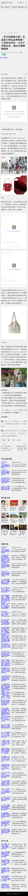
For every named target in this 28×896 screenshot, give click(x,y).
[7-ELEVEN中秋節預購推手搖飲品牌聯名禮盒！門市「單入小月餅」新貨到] (6, 823)
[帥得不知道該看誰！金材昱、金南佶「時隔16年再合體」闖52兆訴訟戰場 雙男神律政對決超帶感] (6, 638)
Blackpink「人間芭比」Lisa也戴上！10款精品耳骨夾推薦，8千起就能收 (14, 423)
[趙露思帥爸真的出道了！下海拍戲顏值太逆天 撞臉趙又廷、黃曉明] (6, 870)
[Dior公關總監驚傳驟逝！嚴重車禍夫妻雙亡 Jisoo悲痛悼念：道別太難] (6, 854)
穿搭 (19, 440)
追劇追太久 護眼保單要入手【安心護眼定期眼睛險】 (4, 520)
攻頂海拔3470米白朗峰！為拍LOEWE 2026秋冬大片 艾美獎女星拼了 (18, 759)
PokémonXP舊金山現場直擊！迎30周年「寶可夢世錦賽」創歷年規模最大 (19, 622)
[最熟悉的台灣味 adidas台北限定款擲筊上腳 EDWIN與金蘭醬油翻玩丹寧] (6, 480)
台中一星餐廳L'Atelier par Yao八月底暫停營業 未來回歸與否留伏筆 (18, 791)
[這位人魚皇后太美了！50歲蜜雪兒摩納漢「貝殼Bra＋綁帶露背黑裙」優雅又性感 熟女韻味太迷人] (6, 662)
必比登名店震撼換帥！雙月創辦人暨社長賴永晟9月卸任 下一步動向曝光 (18, 702)
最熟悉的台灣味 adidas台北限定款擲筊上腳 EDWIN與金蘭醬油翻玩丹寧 (18, 481)
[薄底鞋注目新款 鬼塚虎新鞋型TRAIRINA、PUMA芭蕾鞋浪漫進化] (6, 767)
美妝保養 (21, 7)
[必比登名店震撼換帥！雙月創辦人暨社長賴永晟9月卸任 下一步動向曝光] (6, 703)
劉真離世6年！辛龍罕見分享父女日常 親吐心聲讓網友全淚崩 (18, 886)
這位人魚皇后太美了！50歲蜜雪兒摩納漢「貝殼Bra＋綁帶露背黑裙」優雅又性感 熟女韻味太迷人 (19, 663)
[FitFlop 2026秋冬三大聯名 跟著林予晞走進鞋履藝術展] (6, 799)
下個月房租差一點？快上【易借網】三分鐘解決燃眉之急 (5, 532)
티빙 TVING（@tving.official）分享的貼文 (14, 285)
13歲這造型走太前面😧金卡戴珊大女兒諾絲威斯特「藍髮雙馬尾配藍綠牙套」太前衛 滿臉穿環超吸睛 (19, 688)
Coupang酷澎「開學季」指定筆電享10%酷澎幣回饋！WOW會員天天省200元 (19, 784)
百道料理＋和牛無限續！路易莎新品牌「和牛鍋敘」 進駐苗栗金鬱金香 (18, 670)
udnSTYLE (4, 32)
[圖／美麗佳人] (14, 65)
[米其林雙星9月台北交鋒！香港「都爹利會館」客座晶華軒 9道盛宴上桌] (6, 678)
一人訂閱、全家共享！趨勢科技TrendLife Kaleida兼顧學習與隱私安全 (18, 590)
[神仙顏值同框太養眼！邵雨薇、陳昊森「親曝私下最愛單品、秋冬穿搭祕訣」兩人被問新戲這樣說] (6, 630)
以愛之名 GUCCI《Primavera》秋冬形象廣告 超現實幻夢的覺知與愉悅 (19, 465)
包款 (14, 440)
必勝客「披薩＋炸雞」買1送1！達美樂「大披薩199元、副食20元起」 (14, 508)
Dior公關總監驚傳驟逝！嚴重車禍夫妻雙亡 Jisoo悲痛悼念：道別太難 (19, 855)
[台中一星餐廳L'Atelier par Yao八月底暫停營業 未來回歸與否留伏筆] (6, 791)
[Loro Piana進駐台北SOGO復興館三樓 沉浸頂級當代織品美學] (6, 488)
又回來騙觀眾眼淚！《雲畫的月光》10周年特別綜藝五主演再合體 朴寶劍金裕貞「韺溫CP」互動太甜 (19, 599)
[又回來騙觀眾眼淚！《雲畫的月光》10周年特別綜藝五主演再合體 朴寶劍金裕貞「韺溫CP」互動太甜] (6, 598)
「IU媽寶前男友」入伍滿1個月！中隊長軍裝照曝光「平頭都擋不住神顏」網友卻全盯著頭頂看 (14, 532)
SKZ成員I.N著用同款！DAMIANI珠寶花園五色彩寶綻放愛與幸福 (19, 775)
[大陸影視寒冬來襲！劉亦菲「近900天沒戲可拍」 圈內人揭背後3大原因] (6, 879)
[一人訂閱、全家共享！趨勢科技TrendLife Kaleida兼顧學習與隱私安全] (6, 590)
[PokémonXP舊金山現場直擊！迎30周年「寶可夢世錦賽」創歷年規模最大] (6, 622)
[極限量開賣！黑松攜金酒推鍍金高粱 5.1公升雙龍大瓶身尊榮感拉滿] (6, 815)
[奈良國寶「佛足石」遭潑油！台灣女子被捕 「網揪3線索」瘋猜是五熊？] (6, 846)
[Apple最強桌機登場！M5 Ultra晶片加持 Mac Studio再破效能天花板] (6, 719)
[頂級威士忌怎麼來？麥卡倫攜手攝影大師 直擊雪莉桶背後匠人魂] (6, 832)
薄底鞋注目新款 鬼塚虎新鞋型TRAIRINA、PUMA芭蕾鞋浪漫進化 (19, 767)
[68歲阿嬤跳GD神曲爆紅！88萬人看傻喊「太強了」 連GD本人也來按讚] (6, 862)
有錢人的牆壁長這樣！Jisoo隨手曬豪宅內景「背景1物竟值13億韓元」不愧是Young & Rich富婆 (19, 696)
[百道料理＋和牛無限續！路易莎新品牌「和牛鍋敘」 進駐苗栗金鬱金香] (6, 670)
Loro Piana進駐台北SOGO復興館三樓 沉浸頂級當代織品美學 (18, 488)
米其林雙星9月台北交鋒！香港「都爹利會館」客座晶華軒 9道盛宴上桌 (18, 678)
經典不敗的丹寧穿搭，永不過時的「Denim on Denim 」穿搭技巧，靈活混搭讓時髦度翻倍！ (14, 433)
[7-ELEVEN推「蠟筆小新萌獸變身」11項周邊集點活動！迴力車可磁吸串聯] (6, 582)
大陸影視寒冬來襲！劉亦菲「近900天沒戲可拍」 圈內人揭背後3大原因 (18, 878)
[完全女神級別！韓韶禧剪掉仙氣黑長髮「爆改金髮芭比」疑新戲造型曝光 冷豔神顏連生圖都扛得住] (6, 711)
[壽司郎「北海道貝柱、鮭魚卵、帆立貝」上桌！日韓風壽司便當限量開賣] (6, 606)
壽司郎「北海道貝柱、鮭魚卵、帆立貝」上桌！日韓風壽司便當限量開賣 (18, 606)
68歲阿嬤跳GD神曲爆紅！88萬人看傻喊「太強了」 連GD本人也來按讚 (19, 862)
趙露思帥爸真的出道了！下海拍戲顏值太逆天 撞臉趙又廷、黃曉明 (19, 870)
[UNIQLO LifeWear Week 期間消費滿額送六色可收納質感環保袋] (6, 472)
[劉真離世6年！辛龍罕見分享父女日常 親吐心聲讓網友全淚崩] (6, 887)
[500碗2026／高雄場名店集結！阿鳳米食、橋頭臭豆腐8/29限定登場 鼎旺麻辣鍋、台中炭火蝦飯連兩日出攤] (6, 557)
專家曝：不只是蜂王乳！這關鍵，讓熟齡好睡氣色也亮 (4, 508)
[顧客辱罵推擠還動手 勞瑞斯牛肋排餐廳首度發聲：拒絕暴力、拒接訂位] (6, 751)
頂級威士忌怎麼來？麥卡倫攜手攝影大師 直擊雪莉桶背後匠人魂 (19, 831)
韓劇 (9, 440)
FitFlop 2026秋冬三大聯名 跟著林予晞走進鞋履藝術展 (19, 799)
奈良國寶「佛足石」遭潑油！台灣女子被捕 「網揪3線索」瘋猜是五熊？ (18, 846)
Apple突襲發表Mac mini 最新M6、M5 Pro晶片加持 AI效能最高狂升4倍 (19, 735)
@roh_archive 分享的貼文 (14, 246)
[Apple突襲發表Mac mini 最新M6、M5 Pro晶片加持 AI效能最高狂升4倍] (6, 735)
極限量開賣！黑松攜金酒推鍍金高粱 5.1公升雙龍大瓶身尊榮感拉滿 (18, 815)
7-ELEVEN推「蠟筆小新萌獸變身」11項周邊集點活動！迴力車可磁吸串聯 (19, 581)
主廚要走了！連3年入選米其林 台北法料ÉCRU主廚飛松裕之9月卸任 (18, 646)
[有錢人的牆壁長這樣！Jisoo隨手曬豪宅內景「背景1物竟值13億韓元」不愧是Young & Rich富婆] (6, 695)
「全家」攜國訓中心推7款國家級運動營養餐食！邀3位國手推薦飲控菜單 (18, 807)
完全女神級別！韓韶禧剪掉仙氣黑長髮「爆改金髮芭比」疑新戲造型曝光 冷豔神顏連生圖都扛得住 (19, 711)
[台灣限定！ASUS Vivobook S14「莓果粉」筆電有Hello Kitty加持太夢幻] (6, 614)
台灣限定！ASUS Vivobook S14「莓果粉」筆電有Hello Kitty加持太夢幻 (19, 615)
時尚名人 (7, 7)
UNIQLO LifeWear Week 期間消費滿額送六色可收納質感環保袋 (19, 472)
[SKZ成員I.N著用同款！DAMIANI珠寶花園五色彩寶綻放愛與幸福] (6, 775)
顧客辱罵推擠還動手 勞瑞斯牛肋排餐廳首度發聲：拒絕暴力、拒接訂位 (18, 751)
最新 (2, 7)
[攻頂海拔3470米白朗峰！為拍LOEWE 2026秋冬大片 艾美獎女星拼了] (6, 759)
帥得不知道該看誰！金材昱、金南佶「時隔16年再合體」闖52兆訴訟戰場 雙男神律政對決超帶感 (19, 639)
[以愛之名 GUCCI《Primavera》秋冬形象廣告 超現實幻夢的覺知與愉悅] (6, 464)
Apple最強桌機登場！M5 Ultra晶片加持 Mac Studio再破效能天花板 (19, 718)
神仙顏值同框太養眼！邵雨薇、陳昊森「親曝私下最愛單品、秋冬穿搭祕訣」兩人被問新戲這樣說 (18, 631)
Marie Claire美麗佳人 (16, 410)
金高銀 (3, 440)
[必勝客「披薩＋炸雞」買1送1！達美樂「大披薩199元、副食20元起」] (6, 743)
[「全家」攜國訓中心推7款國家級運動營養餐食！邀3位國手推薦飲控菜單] (6, 807)
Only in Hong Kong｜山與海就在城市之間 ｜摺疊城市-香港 (13, 520)
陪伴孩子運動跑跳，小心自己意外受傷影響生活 (22, 520)
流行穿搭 (14, 7)
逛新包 (15, 32)
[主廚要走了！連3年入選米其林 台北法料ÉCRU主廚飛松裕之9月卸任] (6, 646)
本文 (4, 410)
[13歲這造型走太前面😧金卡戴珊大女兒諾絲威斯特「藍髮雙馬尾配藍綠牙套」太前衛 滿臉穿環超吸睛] (6, 686)
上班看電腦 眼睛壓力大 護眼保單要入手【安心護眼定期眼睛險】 (22, 508)
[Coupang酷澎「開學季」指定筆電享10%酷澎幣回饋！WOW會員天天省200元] (6, 783)
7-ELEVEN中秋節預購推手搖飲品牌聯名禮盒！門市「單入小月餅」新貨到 (18, 823)
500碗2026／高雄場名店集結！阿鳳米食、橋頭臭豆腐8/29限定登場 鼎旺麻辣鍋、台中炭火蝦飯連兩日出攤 (19, 559)
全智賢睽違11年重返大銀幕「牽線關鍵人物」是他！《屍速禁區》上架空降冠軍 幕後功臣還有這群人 (23, 532)
